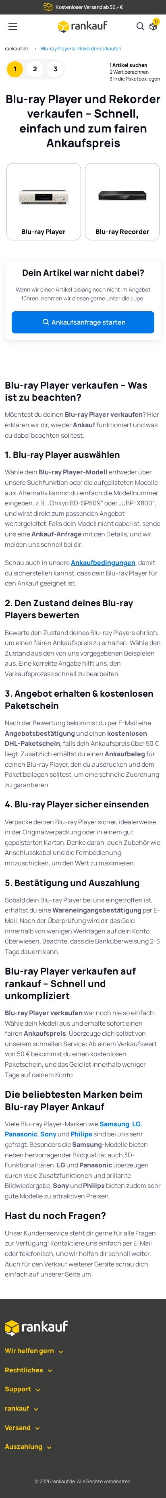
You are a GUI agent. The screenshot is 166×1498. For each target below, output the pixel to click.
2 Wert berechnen (129, 72)
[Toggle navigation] (12, 26)
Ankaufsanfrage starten (89, 322)
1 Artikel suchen (128, 65)
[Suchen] (140, 27)
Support (18, 1388)
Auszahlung (23, 1446)
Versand (18, 1427)
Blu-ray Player (43, 231)
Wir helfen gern (29, 1350)
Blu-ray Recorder (122, 231)
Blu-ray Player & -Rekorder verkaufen (81, 48)
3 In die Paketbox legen (135, 79)
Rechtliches (24, 1370)
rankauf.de (16, 48)
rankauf (17, 1408)
